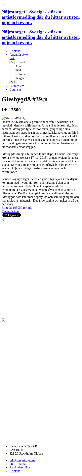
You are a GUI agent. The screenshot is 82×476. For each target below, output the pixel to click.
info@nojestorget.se (22, 460)
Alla (18, 66)
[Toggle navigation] (3, 4)
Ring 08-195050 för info (17, 207)
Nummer (20, 74)
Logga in (15, 89)
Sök (12, 58)
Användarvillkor (20, 467)
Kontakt (15, 51)
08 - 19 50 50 (18, 463)
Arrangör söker (19, 54)
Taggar (19, 78)
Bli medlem (17, 86)
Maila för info (10, 211)
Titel (18, 70)
